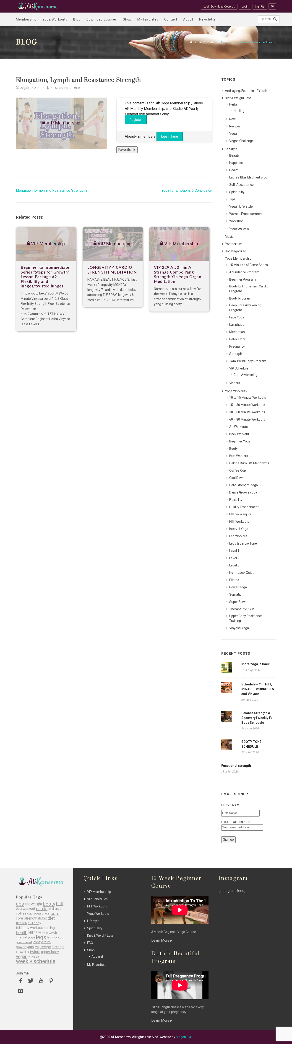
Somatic (235, 594)
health (21, 933)
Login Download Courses (219, 6)
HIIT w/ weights (240, 514)
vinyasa (33, 956)
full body (34, 923)
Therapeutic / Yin (241, 609)
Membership (26, 19)
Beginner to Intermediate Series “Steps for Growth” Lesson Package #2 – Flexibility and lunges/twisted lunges (45, 277)
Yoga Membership (238, 258)
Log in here (169, 136)
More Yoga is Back (255, 664)
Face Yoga (236, 317)
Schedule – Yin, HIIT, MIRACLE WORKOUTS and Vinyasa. (257, 689)
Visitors (234, 383)
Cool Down (237, 478)
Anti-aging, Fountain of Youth (246, 91)
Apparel (97, 956)
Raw (232, 119)
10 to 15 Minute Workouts (247, 397)
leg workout (56, 937)
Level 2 (234, 558)
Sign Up (259, 6)
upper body (50, 952)
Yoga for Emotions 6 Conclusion (187, 190)
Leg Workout (238, 536)
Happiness (236, 163)
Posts (211, 42)
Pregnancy (237, 346)
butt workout (25, 909)
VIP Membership (99, 892)
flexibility (21, 923)
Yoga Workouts (54, 19)
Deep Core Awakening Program (245, 307)
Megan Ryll (184, 1037)
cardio (41, 909)
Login (245, 6)
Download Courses (101, 19)
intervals (51, 932)
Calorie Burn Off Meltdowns (249, 463)
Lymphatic (236, 324)
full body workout (29, 928)
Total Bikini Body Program (247, 361)
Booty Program (240, 298)
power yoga (25, 947)
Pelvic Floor (237, 339)
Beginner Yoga (239, 441)
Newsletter (208, 19)
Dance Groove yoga (243, 492)
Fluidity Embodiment (244, 507)
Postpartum (233, 244)
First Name (231, 805)
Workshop (236, 221)
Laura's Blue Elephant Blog (248, 177)
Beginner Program (242, 279)
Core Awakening (245, 375)
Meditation (237, 332)
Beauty (234, 155)
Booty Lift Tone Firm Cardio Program (248, 288)
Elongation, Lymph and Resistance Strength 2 (52, 190)
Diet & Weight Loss (238, 98)
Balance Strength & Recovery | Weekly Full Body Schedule (257, 717)
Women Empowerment (246, 214)
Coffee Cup (237, 470)
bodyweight (33, 904)
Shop (127, 19)
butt (59, 904)
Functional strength (236, 765)
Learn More (160, 940)
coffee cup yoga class (33, 913)
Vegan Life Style (241, 206)
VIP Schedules (97, 899)
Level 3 (234, 565)
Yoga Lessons (239, 228)
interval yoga (25, 937)
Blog (77, 19)
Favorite (125, 149)
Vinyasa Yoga (239, 628)
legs (41, 937)
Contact (170, 19)
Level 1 (234, 551)
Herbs (233, 104)
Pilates (234, 580)
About (188, 19)
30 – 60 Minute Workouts (247, 412)
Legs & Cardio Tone (243, 543)
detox (42, 918)
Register (136, 120)
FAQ (90, 943)
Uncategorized (235, 251)
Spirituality (237, 192)
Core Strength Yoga (243, 485)
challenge (54, 908)
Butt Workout (238, 456)
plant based (24, 942)
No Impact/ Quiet (241, 572)
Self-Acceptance (241, 184)
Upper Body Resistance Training (246, 618)
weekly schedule (35, 961)
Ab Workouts (238, 427)
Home (197, 42)
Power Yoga (238, 587)
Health (234, 170)
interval (40, 932)
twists (35, 952)
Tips (232, 199)
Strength (235, 354)
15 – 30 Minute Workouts (247, 405)
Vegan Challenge (241, 141)
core (55, 913)
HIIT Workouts (239, 521)
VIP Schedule (238, 368)
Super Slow (237, 602)
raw (37, 947)
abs (20, 904)
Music (229, 236)
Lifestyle (231, 149)
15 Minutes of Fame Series (248, 265)
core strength (26, 918)
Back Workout (239, 434)
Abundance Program (244, 272)
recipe (45, 947)
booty (49, 904)
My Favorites (147, 19)
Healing (239, 111)
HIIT (31, 933)
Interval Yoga (238, 529)
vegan (21, 957)
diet (51, 918)
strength (58, 947)
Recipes (235, 126)
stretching (22, 951)
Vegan (234, 133)
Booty (233, 448)
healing (49, 928)
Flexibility (235, 499)
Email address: (235, 822)
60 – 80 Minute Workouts (247, 419)
